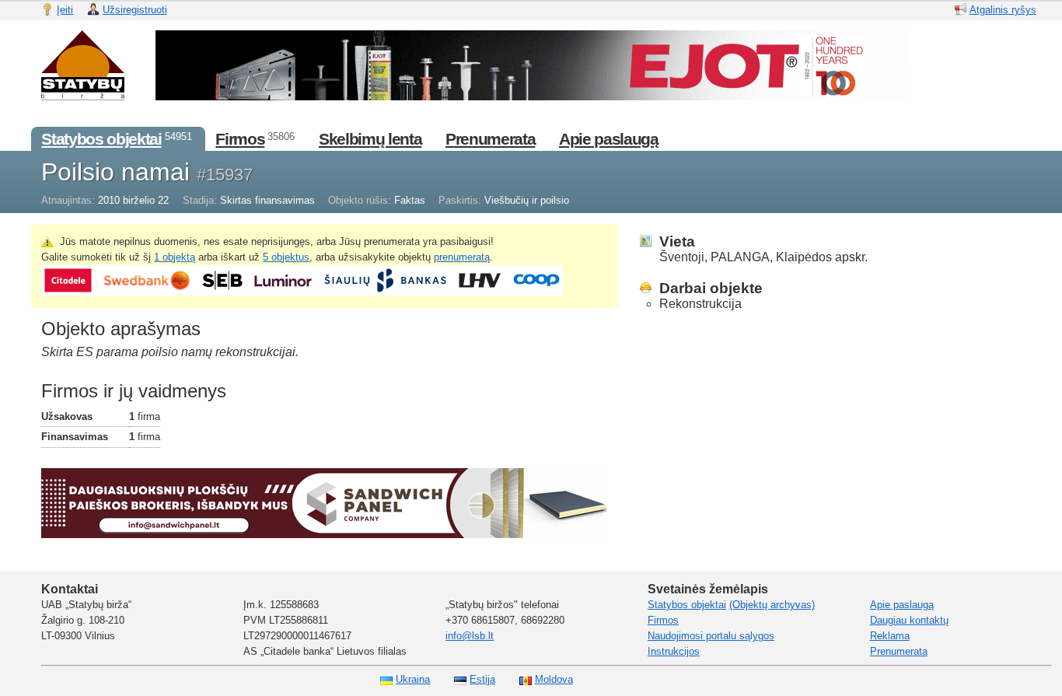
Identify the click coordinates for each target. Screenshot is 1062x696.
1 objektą (174, 257)
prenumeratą (462, 257)
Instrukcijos (674, 651)
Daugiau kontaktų (909, 620)
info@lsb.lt (469, 636)
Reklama (890, 636)
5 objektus (286, 257)
